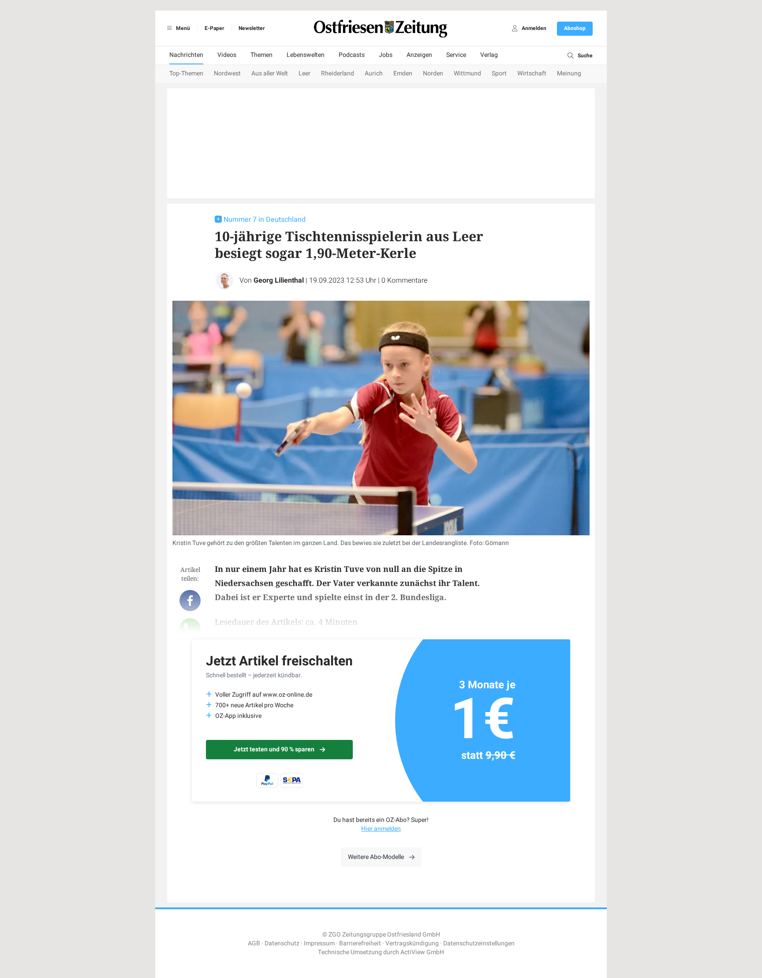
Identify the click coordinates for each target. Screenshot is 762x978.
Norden (433, 73)
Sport (499, 73)
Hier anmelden (381, 828)
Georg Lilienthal (279, 280)
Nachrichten (186, 55)
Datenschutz (282, 943)
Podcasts (352, 55)
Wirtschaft (531, 73)
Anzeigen (419, 55)
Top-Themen (186, 73)
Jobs (385, 55)
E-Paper (214, 28)
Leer (304, 73)
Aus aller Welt (269, 73)
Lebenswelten (306, 55)
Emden (402, 73)
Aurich (374, 73)
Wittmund (467, 73)
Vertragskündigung (412, 943)
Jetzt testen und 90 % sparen (274, 749)
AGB (254, 943)
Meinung (569, 73)
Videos (226, 55)
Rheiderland (337, 73)
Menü (182, 28)
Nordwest (227, 73)
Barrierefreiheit (360, 943)
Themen (261, 55)
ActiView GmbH (422, 952)
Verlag (489, 55)
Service (456, 55)
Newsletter (252, 28)
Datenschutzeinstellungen (479, 943)
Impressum (319, 943)
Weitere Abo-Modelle (376, 857)
